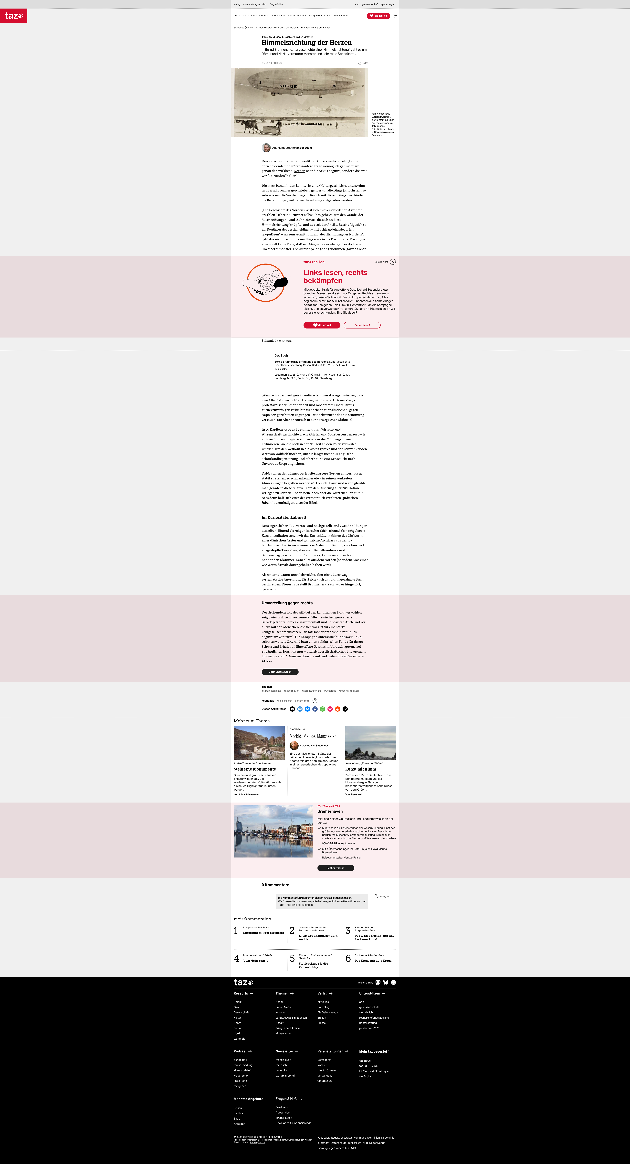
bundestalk (240, 1060)
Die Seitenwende (327, 1012)
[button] (394, 16)
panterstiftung (368, 1023)
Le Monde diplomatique (374, 1071)
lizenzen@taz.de (257, 1142)
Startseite (239, 27)
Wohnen (281, 1012)
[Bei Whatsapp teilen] (322, 709)
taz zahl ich (366, 1012)
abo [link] (357, 4)
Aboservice (283, 1112)
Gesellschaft (241, 1012)
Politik (238, 1002)
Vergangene (324, 1075)
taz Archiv (365, 1076)
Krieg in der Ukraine (288, 1028)
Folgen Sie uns (365, 982)
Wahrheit (239, 1038)
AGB (365, 1143)
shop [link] (264, 4)
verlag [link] (237, 4)
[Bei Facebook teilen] (315, 709)
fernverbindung (243, 1065)
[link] (238, 16)
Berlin (237, 1028)
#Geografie (330, 690)
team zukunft (283, 1060)
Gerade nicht (381, 261)
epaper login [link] (387, 4)
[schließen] (393, 262)
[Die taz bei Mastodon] (378, 984)
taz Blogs (365, 1060)
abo (361, 1002)
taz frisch (281, 1065)
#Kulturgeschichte (271, 690)
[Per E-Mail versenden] (292, 709)
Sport (237, 1023)
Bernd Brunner (279, 190)
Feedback (282, 1107)
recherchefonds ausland (374, 1017)
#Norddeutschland (312, 690)
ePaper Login (284, 1118)
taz (243, 982)
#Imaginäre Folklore (349, 690)
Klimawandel (283, 1033)
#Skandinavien (292, 690)
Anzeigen (239, 1124)
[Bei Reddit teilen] (337, 709)
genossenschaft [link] (370, 4)
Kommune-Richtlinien (367, 1137)
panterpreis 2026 (369, 1028)
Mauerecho (241, 1075)
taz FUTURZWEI (368, 1066)
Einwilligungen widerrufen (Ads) (336, 1148)
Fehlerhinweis (302, 700)
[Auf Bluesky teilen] (307, 709)
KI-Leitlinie (387, 1137)
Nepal (279, 1002)
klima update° (242, 1070)
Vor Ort (321, 1065)
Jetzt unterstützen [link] (280, 671)
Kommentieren (285, 700)
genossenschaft (369, 1007)
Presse (321, 1023)
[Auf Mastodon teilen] (300, 709)
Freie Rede (240, 1081)
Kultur (251, 27)
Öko (236, 1007)
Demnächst (324, 1060)
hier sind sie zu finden (300, 905)
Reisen (238, 1108)
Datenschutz (339, 1143)
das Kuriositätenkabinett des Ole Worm (333, 536)
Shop (237, 1118)
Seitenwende (377, 1143)
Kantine (238, 1113)
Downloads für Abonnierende (294, 1123)
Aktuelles (323, 1002)
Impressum (355, 1143)
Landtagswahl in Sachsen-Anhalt (292, 1020)
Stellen (321, 1017)
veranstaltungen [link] (251, 4)
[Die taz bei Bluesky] (385, 984)
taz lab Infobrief (285, 1075)
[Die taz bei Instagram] (393, 984)
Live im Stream (326, 1070)
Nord (237, 1033)
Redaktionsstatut (342, 1137)
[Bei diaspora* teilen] (330, 709)
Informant (323, 1143)
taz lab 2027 (324, 1081)
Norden (299, 171)
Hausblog (323, 1007)
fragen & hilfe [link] (277, 4)
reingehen (240, 1086)
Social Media (284, 1007)
